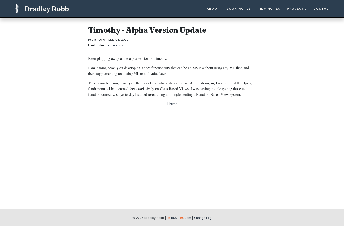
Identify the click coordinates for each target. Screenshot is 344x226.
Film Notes (269, 8)
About (213, 8)
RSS (174, 218)
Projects (297, 8)
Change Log (203, 218)
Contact (322, 8)
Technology (114, 45)
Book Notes (238, 8)
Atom (187, 218)
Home (172, 103)
